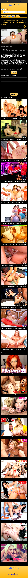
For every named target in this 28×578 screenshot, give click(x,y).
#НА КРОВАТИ (21, 50)
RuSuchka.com (14, 562)
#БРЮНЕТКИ (14, 50)
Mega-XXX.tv (14, 415)
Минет (7, 48)
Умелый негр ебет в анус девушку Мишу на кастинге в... (14, 307)
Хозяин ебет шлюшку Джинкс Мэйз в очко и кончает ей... (14, 202)
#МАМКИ (3, 51)
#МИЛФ (7, 51)
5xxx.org (14, 499)
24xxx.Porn (14, 436)
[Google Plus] (7, 9)
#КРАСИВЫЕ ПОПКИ (19, 53)
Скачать (14, 72)
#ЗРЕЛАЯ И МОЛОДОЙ (6, 55)
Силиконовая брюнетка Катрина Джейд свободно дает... (14, 160)
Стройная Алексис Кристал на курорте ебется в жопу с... (14, 349)
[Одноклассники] (5, 9)
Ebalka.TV (14, 373)
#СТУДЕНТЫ (4, 54)
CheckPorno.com (14, 520)
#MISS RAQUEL (6, 50)
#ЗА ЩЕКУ (22, 56)
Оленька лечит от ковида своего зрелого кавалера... (14, 328)
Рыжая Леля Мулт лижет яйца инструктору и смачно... (14, 223)
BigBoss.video (14, 541)
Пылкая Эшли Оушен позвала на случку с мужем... (14, 118)
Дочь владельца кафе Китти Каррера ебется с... (14, 181)
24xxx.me (14, 457)
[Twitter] (3, 9)
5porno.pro (14, 478)
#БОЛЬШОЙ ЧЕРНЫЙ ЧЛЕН (18, 54)
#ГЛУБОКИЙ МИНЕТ (5, 57)
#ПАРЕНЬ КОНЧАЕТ (14, 56)
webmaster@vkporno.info (14, 574)
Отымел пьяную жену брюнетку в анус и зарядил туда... (14, 139)
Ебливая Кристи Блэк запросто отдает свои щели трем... (14, 265)
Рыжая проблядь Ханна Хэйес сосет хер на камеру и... (14, 244)
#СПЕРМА (7, 56)
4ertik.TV (14, 394)
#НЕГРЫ (9, 54)
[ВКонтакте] (2, 9)
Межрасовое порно (14, 48)
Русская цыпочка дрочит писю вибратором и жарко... (14, 286)
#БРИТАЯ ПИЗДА (9, 53)
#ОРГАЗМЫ (15, 55)
